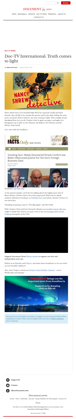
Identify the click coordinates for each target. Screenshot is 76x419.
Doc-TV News (41, 14)
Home (12, 399)
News (14, 14)
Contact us (39, 17)
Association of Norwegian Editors (38, 409)
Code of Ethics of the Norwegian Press (36, 407)
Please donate (32, 256)
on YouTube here (35, 198)
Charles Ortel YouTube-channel (42, 270)
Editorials (22, 14)
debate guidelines (57, 319)
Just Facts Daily (19, 188)
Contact (14, 385)
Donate (65, 3)
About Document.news (20, 391)
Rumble (18, 263)
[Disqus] (36, 348)
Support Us (15, 380)
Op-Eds (31, 399)
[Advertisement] (38, 34)
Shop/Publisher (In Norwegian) (46, 399)
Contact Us (62, 399)
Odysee (29, 263)
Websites (52, 14)
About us (62, 14)
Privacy (38, 403)
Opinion (31, 14)
